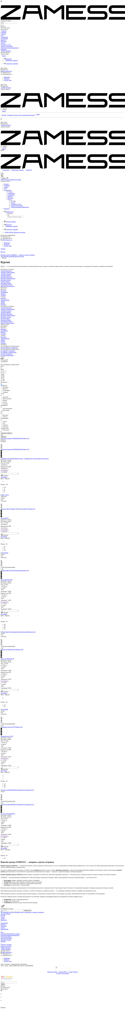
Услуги (13, 202)
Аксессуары (20, 256)
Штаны (15, 256)
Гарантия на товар (6, 946)
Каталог (3, 915)
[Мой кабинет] (1, 172)
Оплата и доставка (6, 944)
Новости (3, 924)
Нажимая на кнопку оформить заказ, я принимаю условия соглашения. (23, 912)
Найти (2, 984)
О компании (11, 193)
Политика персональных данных (10, 933)
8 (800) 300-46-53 (6, 51)
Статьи (3, 917)
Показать (3, 436)
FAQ (2, 932)
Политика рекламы (6, 938)
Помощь (3, 941)
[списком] (2, 357)
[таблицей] (4, 357)
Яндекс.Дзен (7, 80)
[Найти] (2, 24)
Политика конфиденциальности (10, 935)
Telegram (6, 78)
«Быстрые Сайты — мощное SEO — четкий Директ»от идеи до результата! (62, 972)
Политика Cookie (6, 940)
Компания (4, 920)
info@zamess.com (7, 71)
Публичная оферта (6, 937)
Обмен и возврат (5, 947)
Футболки (10, 256)
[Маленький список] (1, 358)
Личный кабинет (6, 914)
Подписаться (27, 910)
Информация (4, 929)
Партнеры (4, 926)
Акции (3, 918)
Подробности (5, 470)
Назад (11, 191)
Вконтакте (7, 77)
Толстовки (4, 256)
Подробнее (4, 477)
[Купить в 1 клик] (1, 446)
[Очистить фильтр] (2, 435)
